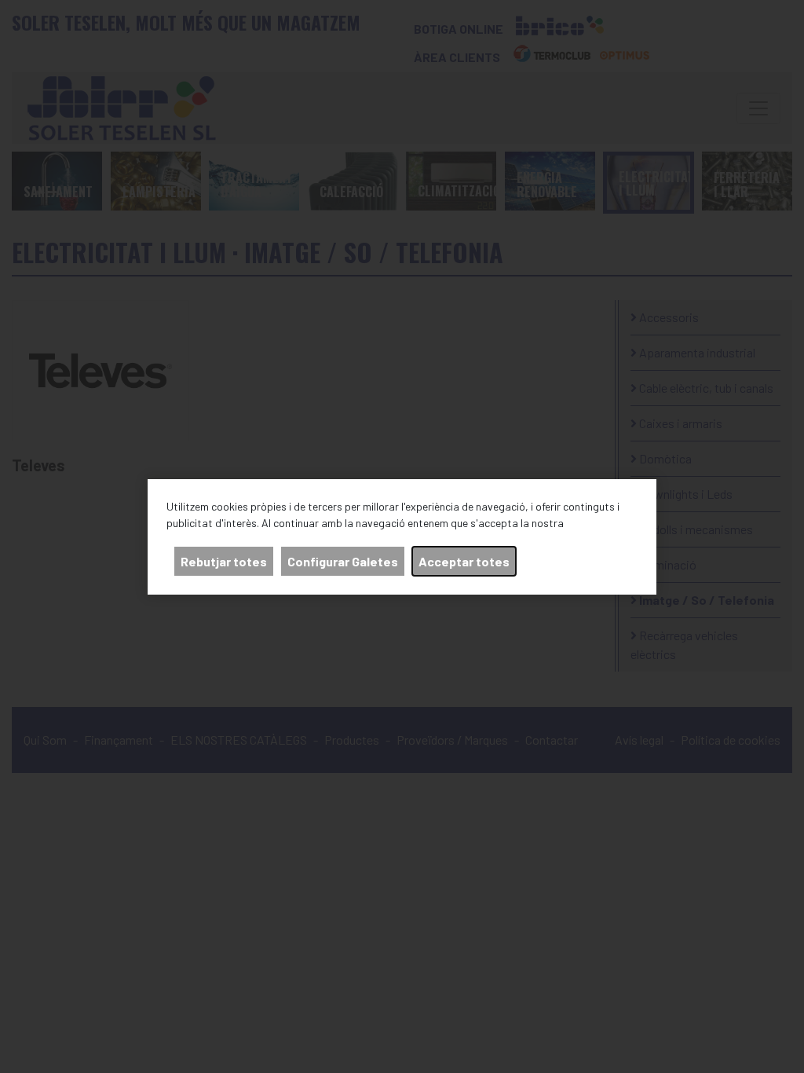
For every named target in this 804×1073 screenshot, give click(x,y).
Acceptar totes (464, 561)
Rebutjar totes (224, 561)
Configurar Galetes (342, 561)
